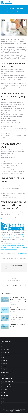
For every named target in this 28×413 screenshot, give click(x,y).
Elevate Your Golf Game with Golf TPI (17, 325)
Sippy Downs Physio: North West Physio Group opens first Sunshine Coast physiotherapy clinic (18, 300)
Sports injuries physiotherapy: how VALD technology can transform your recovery (18, 317)
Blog (3, 20)
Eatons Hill (11, 236)
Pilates (14, 245)
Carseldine (5, 344)
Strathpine (5, 366)
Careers (5, 401)
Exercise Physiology (7, 386)
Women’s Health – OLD (8, 381)
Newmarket (7, 237)
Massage (9, 247)
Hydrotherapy (8, 245)
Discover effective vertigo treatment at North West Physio (18, 308)
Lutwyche (5, 360)
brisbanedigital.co (18, 410)
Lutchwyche (23, 236)
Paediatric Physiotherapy (9, 384)
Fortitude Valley (7, 355)
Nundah (17, 236)
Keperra (6, 236)
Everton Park (6, 349)
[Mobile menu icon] (25, 2)
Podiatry (19, 245)
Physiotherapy (15, 243)
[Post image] (5, 299)
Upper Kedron (6, 368)
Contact (5, 404)
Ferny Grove (6, 352)
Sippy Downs (6, 375)
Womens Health (16, 247)
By (13, 258)
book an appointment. (21, 253)
